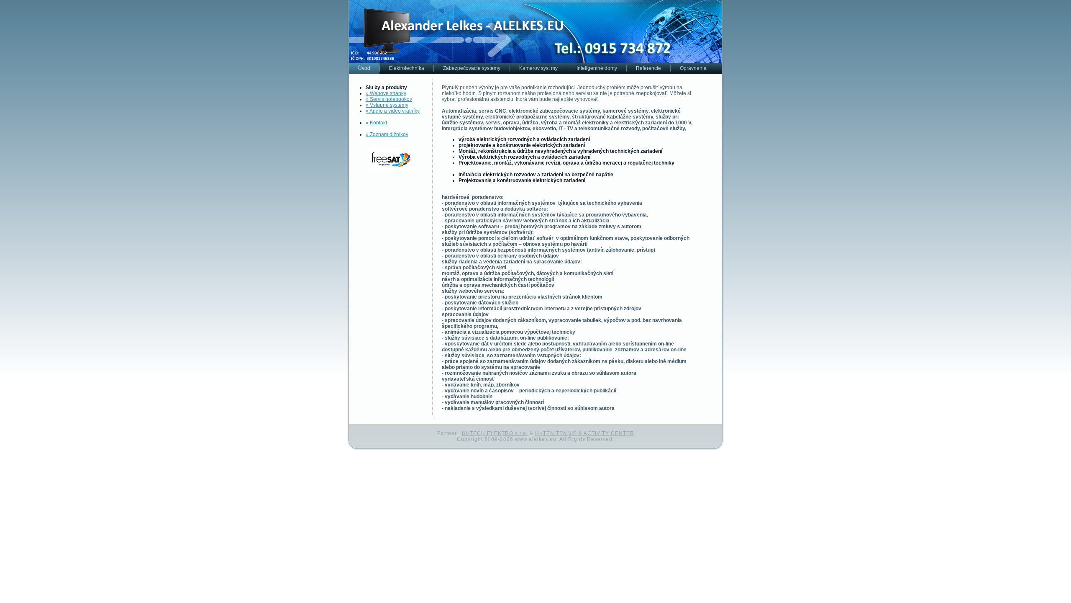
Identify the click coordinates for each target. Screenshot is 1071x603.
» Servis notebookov (389, 99)
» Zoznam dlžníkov (387, 134)
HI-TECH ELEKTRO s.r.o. (495, 433)
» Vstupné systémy (387, 105)
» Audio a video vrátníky (393, 111)
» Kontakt (376, 123)
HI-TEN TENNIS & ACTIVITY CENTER (584, 433)
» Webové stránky (386, 93)
